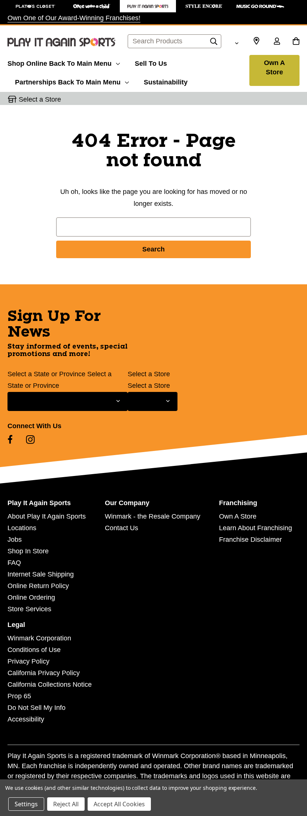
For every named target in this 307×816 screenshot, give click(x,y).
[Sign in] (276, 41)
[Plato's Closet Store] (35, 6)
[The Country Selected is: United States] (236, 42)
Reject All (66, 804)
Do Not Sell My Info (36, 707)
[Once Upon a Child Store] (92, 6)
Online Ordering (31, 597)
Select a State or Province (46, 374)
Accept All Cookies (119, 804)
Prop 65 (19, 696)
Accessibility (25, 719)
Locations (21, 528)
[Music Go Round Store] (260, 6)
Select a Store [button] (40, 99)
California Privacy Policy (43, 673)
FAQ (14, 562)
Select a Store (149, 374)
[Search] (214, 43)
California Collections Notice (49, 684)
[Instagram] (30, 439)
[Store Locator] (256, 41)
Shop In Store (28, 551)
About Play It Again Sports (46, 516)
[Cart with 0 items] (296, 41)
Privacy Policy (28, 661)
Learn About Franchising (255, 528)
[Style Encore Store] (204, 6)
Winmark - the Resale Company (152, 516)
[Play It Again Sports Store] (148, 6)
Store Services (29, 609)
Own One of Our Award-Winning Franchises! (73, 18)
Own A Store (274, 67)
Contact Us (121, 528)
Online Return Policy (38, 586)
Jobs (14, 539)
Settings (26, 804)
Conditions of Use (34, 649)
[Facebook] (10, 439)
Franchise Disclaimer (250, 539)
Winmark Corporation (39, 638)
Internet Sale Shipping (40, 574)
